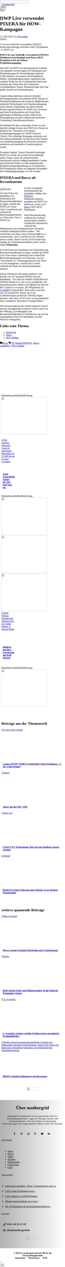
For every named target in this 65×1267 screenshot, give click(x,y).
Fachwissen (13, 1164)
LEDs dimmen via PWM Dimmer (21, 1196)
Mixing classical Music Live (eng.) (21, 1201)
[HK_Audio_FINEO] (24, 610)
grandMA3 (5, 346)
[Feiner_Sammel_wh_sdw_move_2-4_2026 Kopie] (24, 534)
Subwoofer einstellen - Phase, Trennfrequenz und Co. (30, 1186)
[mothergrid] (8, 4)
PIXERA (28, 196)
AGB (44, 1258)
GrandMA (5, 290)
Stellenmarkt (14, 1162)
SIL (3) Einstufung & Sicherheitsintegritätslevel (27, 1206)
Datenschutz (33, 1258)
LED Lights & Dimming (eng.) (20, 1191)
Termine (11, 1159)
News (5, 343)
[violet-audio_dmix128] (24, 572)
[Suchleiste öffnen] (2, 10)
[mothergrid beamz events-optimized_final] (24, 433)
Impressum (20, 1258)
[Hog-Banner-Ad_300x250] (24, 706)
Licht (10, 1167)
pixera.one (11, 332)
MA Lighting (12, 337)
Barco (27, 207)
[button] (1, 1262)
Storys (11, 1154)
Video (10, 1156)
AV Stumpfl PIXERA (21, 343)
